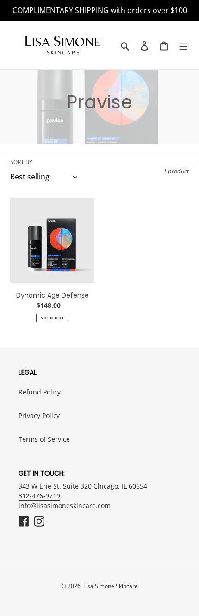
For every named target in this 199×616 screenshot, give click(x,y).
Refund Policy (40, 391)
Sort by (21, 162)
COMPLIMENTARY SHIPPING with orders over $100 (99, 10)
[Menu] (183, 45)
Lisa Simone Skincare (110, 586)
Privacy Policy (39, 415)
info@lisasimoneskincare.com (65, 505)
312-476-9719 (39, 495)
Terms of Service (44, 439)
